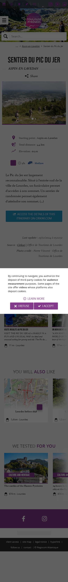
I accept (48, 306)
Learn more (36, 299)
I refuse (23, 306)
